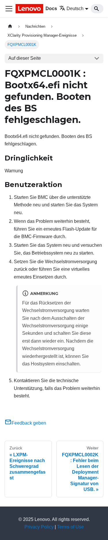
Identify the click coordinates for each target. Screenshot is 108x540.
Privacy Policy (39, 526)
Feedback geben (29, 423)
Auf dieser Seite (24, 58)
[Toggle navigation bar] (9, 8)
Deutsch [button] (75, 8)
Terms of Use (70, 526)
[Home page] (10, 26)
